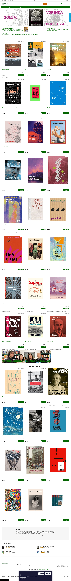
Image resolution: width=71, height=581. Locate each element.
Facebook (18, 565)
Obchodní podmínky (38, 0)
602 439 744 (19, 564)
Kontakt (28, 0)
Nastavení (23, 578)
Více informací (34, 576)
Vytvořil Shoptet (66, 576)
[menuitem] (3, 7)
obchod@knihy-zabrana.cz (21, 563)
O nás (32, 0)
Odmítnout (41, 573)
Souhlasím (48, 573)
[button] (7, 17)
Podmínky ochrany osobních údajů (62, 566)
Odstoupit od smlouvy (4, 579)
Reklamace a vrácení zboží (61, 567)
